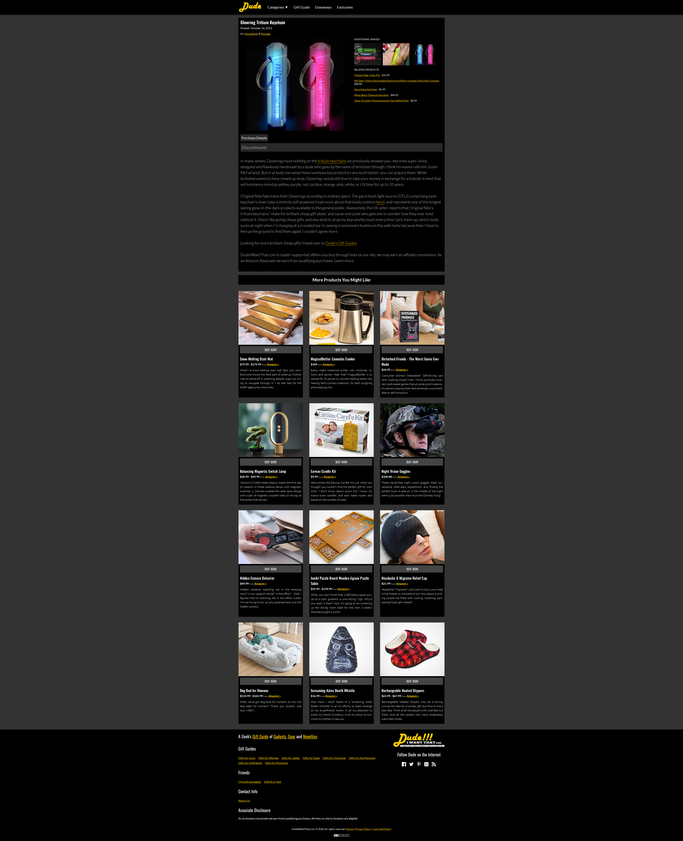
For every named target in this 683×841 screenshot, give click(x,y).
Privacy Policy (363, 829)
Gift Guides (247, 748)
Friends (244, 772)
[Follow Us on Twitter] (411, 764)
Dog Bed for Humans (254, 690)
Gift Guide (302, 7)
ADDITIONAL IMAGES (367, 39)
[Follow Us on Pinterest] (419, 764)
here (379, 201)
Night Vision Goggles (396, 471)
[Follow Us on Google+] (426, 764)
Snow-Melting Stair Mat (256, 358)
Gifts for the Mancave (362, 758)
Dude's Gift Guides (340, 243)
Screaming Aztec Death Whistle (333, 690)
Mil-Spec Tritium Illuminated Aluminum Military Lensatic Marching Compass (396, 80)
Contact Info (247, 791)
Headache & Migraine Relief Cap (404, 578)
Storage (266, 33)
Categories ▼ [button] (277, 7)
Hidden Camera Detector (257, 578)
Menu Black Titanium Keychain (371, 95)
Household (251, 33)
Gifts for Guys (246, 758)
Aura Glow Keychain (365, 89)
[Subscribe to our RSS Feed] (434, 764)
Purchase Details (254, 138)
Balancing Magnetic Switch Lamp (263, 471)
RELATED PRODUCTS (366, 69)
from (264, 364)
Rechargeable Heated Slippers (403, 690)
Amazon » (273, 364)
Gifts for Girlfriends (250, 763)
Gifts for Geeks (291, 758)
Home (349, 829)
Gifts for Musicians (276, 763)
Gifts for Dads (311, 758)
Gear (291, 736)
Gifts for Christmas (334, 758)
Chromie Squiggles (249, 781)
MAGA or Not (272, 781)
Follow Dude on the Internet (419, 754)
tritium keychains (332, 160)
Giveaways (323, 7)
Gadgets (280, 736)
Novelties (310, 736)
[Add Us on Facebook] (404, 764)
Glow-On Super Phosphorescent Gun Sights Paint (381, 100)
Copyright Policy (382, 829)
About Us (244, 800)
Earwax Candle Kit (323, 471)
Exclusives (345, 7)
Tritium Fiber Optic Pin (367, 75)
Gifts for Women (268, 758)
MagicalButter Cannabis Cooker (333, 358)
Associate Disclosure (254, 810)
